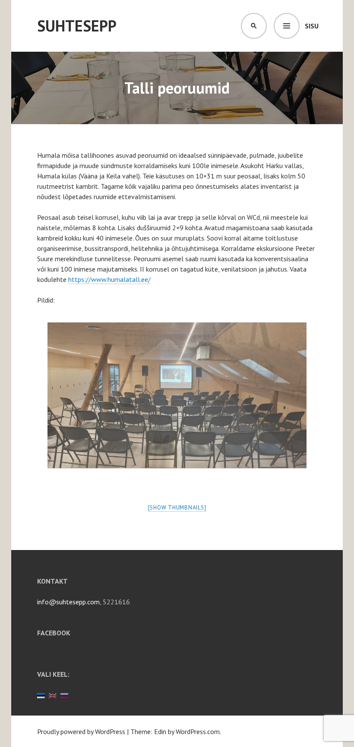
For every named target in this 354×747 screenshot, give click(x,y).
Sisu (312, 26)
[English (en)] (53, 695)
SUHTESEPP (77, 26)
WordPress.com (198, 731)
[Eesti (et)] (41, 695)
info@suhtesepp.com (68, 601)
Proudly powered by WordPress (81, 731)
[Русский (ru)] (64, 695)
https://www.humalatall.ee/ (109, 279)
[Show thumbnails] (177, 507)
